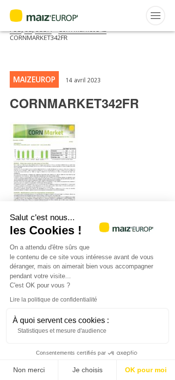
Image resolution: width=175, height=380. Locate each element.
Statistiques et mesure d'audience (62, 330)
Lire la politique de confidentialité (53, 299)
